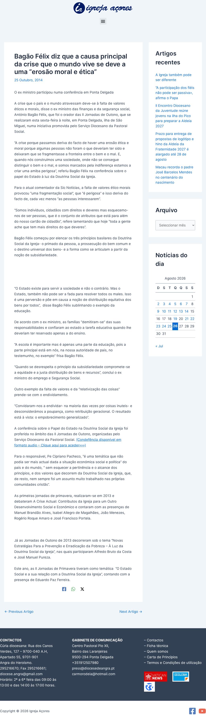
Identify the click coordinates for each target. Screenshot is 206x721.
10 (164, 311)
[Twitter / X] (82, 589)
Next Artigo (130, 611)
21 (186, 319)
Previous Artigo (18, 611)
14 (186, 311)
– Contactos (153, 640)
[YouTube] (202, 711)
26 (175, 326)
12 (175, 311)
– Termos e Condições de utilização (173, 663)
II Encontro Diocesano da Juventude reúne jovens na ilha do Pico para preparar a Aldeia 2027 (174, 116)
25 (170, 326)
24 (164, 326)
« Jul (159, 346)
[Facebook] (64, 589)
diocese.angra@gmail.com (21, 674)
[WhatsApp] (73, 589)
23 (158, 326)
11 (169, 311)
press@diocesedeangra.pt (93, 668)
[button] (103, 21)
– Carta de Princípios (161, 657)
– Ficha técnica (156, 646)
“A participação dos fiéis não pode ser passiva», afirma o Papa (175, 93)
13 (181, 311)
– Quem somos (156, 651)
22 (192, 319)
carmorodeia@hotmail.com (93, 674)
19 (175, 319)
